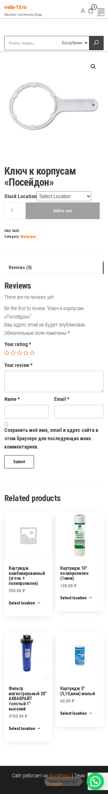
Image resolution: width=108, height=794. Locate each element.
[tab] (54, 268)
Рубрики (25, 27)
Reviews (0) (20, 267)
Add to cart (62, 210)
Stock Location (20, 196)
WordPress (60, 775)
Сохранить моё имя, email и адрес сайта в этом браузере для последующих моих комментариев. (51, 438)
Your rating (17, 344)
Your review (18, 365)
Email (61, 399)
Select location (22, 603)
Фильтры (28, 236)
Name (12, 399)
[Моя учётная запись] (83, 10)
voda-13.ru (15, 7)
